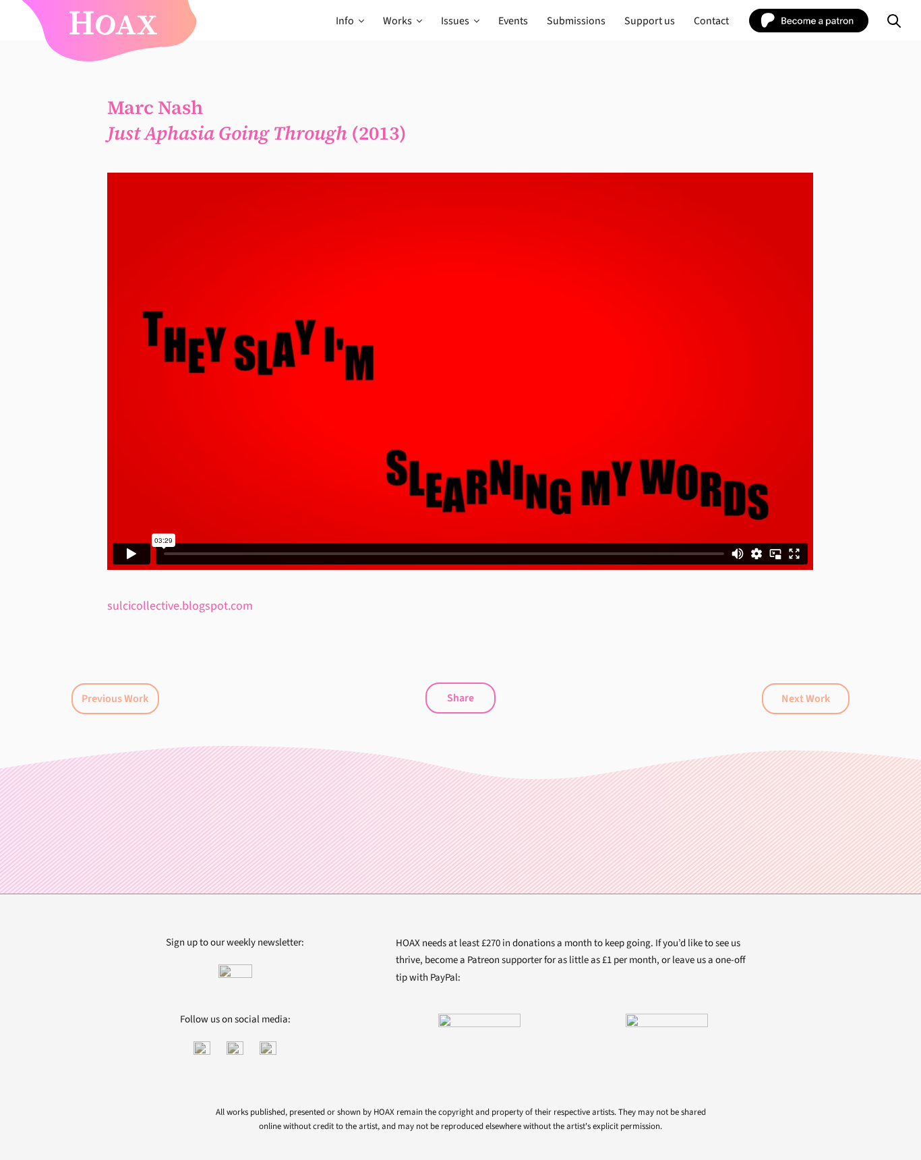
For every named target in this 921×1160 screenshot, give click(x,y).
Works (397, 20)
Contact (711, 20)
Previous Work (115, 698)
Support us (649, 20)
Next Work (805, 698)
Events (513, 20)
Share (460, 698)
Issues (455, 20)
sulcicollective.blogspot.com (180, 606)
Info (345, 20)
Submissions (576, 20)
